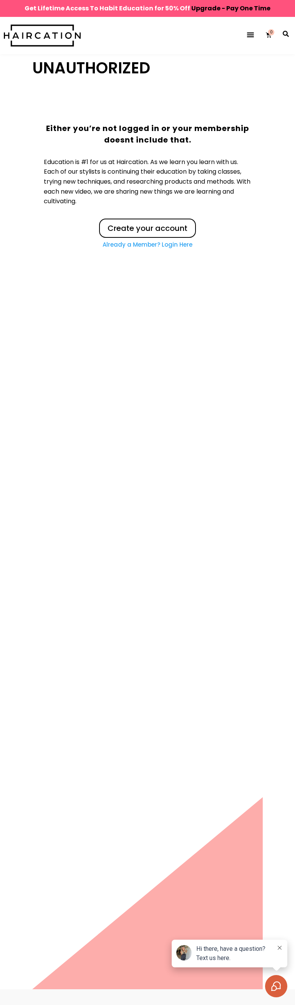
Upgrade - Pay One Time (230, 8)
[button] (250, 34)
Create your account (147, 228)
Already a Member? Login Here (147, 244)
